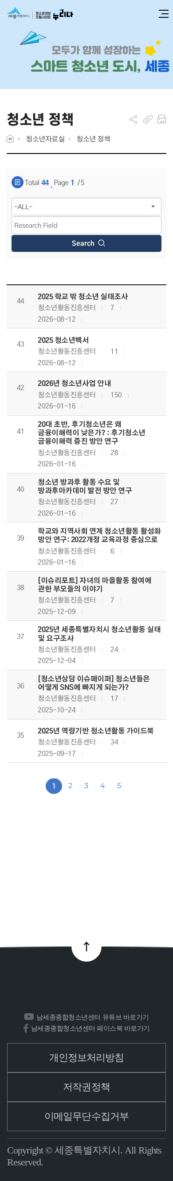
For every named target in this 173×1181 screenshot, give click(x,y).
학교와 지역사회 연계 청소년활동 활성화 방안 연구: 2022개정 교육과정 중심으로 (99, 535)
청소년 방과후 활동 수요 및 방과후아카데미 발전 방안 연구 (85, 486)
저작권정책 (86, 1086)
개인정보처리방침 (86, 1057)
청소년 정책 (93, 138)
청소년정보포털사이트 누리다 (40, 14)
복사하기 (148, 119)
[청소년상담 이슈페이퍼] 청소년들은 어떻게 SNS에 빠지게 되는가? (94, 683)
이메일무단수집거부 (86, 1116)
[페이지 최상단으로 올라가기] (86, 946)
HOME (10, 138)
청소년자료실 (45, 138)
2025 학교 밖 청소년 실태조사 (83, 296)
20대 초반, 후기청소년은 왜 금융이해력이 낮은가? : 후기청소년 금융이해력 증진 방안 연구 (91, 433)
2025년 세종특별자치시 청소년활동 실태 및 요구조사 (99, 633)
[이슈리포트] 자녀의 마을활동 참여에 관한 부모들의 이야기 (94, 584)
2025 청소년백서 (63, 340)
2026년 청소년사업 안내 (74, 383)
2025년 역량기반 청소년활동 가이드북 (96, 731)
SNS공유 (133, 119)
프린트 (161, 119)
